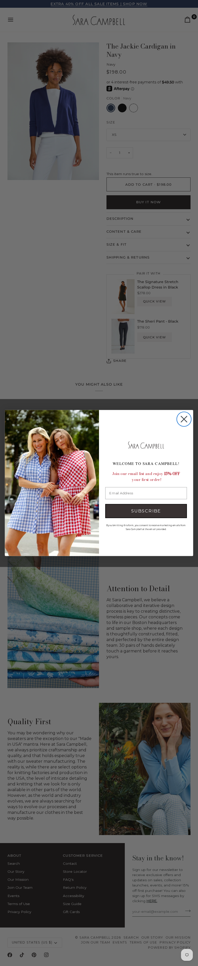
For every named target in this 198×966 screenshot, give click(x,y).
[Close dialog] (184, 419)
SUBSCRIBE (146, 511)
